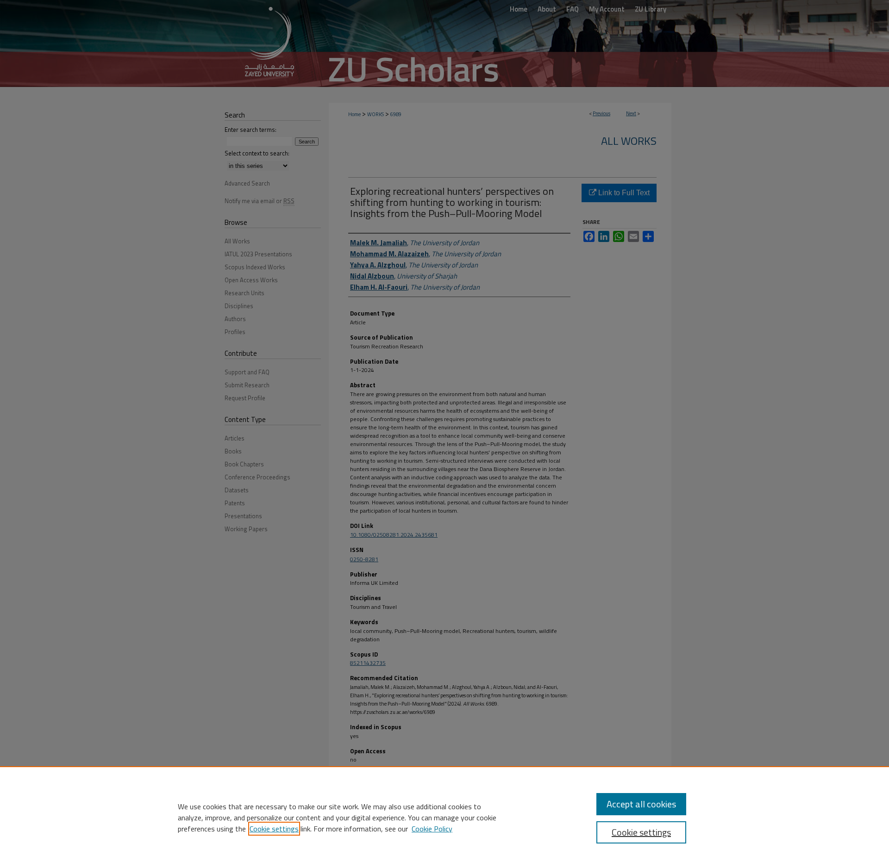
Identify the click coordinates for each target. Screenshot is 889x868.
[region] (444, 817)
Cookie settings (274, 828)
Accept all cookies (641, 804)
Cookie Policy (432, 828)
